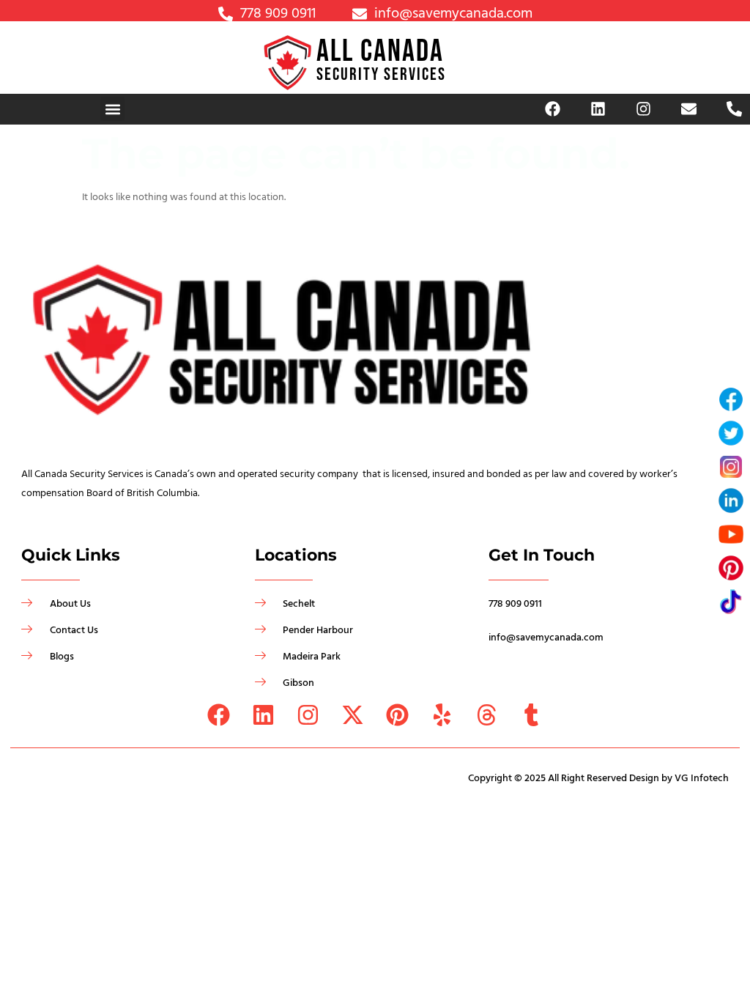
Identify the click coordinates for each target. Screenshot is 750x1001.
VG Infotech (702, 778)
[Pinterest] (397, 714)
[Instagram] (643, 109)
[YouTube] (731, 534)
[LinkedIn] (731, 500)
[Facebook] (553, 109)
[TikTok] (731, 601)
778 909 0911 (515, 603)
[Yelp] (442, 714)
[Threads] (486, 714)
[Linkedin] (598, 109)
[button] (112, 109)
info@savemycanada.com (546, 637)
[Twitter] (731, 433)
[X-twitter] (352, 714)
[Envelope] (689, 109)
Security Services (381, 74)
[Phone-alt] (734, 109)
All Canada (380, 51)
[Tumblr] (531, 714)
